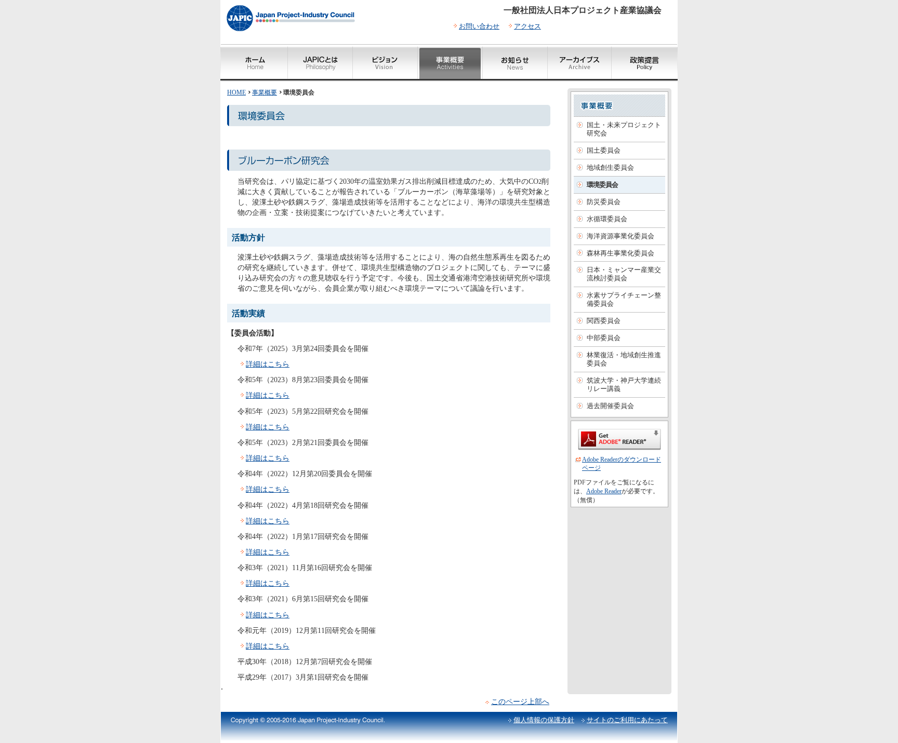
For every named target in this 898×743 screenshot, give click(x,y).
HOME (236, 92)
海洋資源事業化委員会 (620, 236)
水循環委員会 (607, 219)
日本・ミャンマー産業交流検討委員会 (624, 274)
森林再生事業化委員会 (620, 253)
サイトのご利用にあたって (627, 720)
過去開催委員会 (610, 406)
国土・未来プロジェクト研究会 (624, 129)
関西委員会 (603, 321)
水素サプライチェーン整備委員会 (624, 299)
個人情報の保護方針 (543, 720)
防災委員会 (603, 202)
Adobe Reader (604, 491)
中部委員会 (603, 338)
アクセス (527, 26)
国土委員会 (603, 150)
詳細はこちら (267, 364)
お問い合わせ (479, 26)
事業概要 (264, 92)
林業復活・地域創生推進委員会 (624, 359)
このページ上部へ (520, 701)
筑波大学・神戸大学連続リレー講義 (624, 384)
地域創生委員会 (610, 167)
